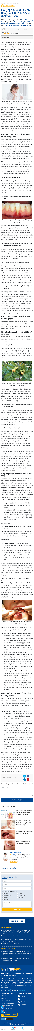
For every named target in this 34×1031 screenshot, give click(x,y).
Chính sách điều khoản (8, 1000)
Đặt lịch (4, 998)
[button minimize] (31, 37)
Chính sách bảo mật (7, 1005)
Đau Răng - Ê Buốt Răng (13, 3)
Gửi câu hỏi (17, 909)
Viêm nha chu (22, 895)
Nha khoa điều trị (6, 23)
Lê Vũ (7, 29)
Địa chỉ (23, 1001)
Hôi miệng (6, 897)
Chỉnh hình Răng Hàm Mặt (22, 22)
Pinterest (28, 779)
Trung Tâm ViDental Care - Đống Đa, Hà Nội (17, 25)
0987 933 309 (10, 1015)
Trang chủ (3, 3)
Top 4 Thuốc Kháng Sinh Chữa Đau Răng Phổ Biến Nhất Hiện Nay (24, 823)
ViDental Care (18, 1023)
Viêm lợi (20, 893)
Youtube (23, 999)
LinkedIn (24, 779)
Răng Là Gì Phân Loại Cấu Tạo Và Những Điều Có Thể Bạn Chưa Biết (24, 812)
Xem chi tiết (13, 861)
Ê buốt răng (6, 899)
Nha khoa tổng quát (18, 23)
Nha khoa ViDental (7, 1008)
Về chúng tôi (5, 996)
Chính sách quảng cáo (8, 1003)
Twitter (24, 776)
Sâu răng (6, 893)
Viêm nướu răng (7, 895)
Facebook (28, 776)
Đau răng (21, 897)
